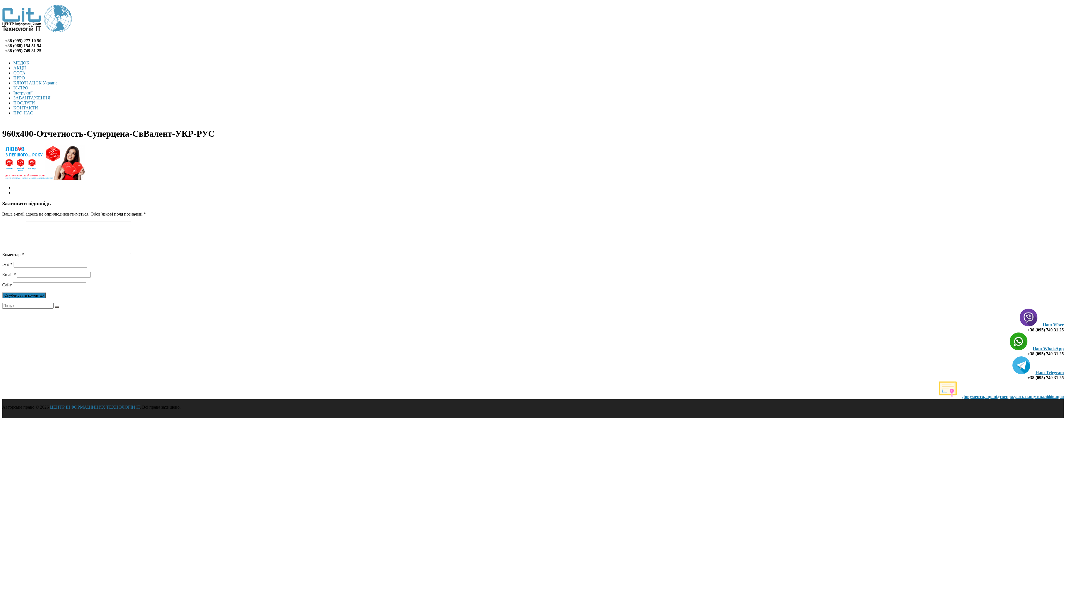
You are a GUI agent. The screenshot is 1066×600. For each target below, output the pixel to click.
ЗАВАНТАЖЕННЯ (32, 98)
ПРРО (19, 78)
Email (9, 274)
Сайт (7, 284)
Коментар (13, 254)
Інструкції (22, 93)
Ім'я (7, 264)
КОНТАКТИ (25, 108)
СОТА (19, 73)
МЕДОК (21, 63)
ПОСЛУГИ (24, 103)
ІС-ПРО (20, 88)
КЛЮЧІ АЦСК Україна (35, 83)
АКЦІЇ (19, 68)
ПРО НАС (23, 113)
